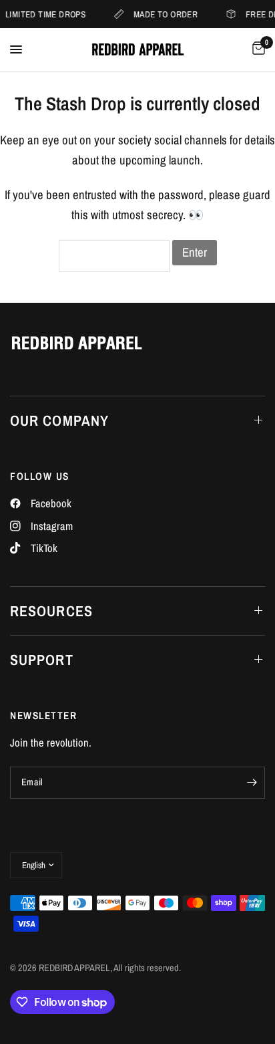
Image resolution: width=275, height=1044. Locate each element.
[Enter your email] (251, 783)
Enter (194, 252)
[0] (256, 49)
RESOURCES (51, 611)
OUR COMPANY (59, 420)
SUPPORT (41, 660)
